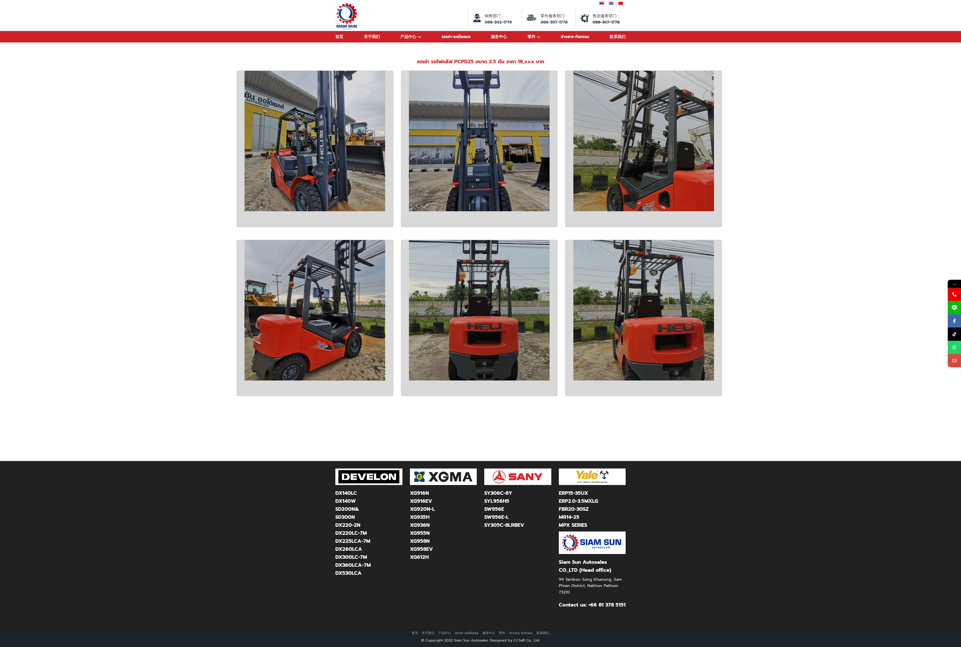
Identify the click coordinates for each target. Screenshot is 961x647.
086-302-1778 (498, 22)
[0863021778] (954, 294)
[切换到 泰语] (601, 3)
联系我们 (543, 633)
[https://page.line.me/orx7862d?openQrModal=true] (954, 307)
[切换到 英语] (611, 3)
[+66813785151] (954, 347)
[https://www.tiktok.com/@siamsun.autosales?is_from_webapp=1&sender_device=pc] (954, 334)
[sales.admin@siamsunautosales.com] (954, 360)
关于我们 (428, 633)
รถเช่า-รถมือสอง (467, 633)
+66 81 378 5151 (607, 604)
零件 (502, 633)
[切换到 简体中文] (620, 3)
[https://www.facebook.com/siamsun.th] (954, 321)
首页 (339, 37)
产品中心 (444, 633)
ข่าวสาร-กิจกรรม (521, 633)
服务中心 (489, 633)
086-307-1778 (554, 22)
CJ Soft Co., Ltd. (527, 640)
